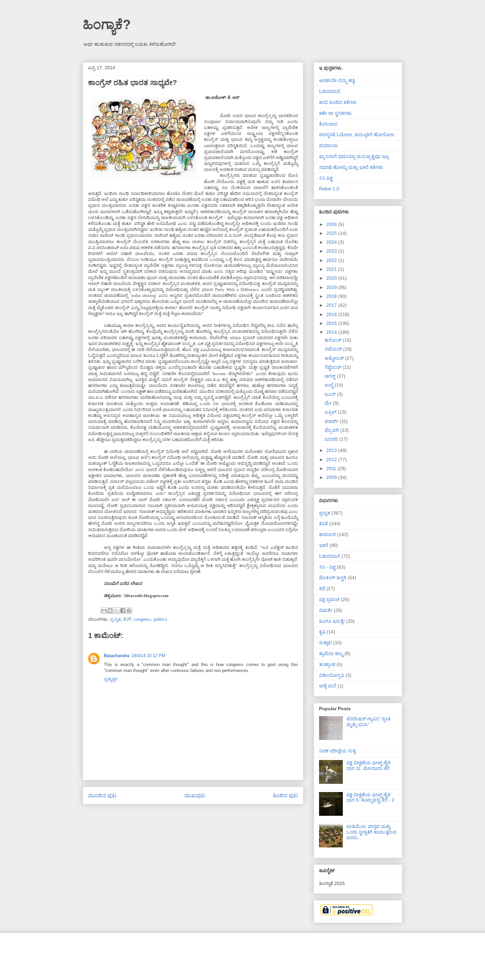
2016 (332, 314)
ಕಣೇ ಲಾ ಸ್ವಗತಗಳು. (336, 113)
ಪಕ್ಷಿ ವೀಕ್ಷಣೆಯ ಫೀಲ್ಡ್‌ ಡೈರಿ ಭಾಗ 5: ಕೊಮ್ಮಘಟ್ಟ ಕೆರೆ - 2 (370, 797)
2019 (332, 287)
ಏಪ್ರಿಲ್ (331, 412)
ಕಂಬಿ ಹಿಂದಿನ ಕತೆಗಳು (338, 102)
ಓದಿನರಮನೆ (329, 556)
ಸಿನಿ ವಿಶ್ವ (326, 178)
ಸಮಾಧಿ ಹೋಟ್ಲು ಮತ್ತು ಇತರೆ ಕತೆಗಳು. (351, 167)
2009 (332, 477)
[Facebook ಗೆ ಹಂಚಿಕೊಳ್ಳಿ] (122, 610)
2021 (332, 269)
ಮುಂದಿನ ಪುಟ (102, 795)
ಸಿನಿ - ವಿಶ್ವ (327, 567)
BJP (127, 619)
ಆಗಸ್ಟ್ (331, 376)
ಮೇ (329, 403)
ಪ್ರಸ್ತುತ (115, 619)
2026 (332, 224)
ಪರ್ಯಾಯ (328, 145)
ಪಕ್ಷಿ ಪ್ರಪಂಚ (329, 599)
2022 (332, 260)
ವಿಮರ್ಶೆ (326, 610)
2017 (332, 305)
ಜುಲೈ (330, 385)
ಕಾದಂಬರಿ (327, 534)
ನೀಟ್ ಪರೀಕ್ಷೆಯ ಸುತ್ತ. (338, 750)
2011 (332, 468)
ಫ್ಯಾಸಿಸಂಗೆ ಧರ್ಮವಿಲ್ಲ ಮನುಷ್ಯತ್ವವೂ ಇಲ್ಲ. (354, 156)
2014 (332, 332)
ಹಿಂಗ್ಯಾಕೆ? (107, 24)
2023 (332, 251)
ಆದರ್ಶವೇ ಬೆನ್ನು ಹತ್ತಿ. (337, 80)
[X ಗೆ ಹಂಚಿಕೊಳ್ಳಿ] (116, 610)
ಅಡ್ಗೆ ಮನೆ (327, 685)
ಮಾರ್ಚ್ (332, 421)
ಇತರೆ (323, 545)
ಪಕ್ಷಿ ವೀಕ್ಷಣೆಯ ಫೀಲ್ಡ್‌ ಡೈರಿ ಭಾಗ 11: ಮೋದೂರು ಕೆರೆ (368, 765)
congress (142, 619)
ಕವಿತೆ (323, 523)
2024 (332, 242)
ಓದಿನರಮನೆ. (330, 91)
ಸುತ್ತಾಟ (325, 642)
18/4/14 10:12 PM (148, 655)
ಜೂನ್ (331, 394)
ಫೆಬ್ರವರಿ (332, 430)
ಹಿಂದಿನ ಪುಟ (285, 795)
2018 (332, 296)
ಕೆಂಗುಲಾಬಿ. (329, 124)
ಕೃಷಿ (322, 631)
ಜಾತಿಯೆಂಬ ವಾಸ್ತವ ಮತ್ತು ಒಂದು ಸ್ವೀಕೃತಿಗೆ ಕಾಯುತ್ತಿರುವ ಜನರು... (371, 832)
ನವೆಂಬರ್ (334, 349)
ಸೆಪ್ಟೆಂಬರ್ (333, 367)
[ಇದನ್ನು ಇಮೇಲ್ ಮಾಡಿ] (104, 610)
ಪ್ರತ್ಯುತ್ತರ (110, 679)
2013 (332, 450)
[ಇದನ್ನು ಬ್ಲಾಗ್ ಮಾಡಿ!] (110, 610)
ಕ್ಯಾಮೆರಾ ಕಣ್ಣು (331, 653)
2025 (332, 233)
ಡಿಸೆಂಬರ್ (334, 340)
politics (160, 619)
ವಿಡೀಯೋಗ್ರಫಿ (331, 675)
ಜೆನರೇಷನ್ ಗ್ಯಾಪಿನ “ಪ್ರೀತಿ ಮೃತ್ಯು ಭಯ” (368, 721)
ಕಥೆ (322, 588)
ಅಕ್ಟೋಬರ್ (335, 358)
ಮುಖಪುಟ (194, 795)
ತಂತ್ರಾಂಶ (327, 664)
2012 (332, 459)
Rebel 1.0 (329, 188)
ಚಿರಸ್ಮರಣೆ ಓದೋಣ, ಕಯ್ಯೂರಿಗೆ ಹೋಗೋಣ (356, 134)
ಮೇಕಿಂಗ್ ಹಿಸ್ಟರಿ (332, 577)
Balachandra (116, 655)
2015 (332, 323)
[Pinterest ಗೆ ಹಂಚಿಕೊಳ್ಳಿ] (129, 610)
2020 (332, 278)
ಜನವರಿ (332, 439)
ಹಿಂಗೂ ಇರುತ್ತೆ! (332, 621)
